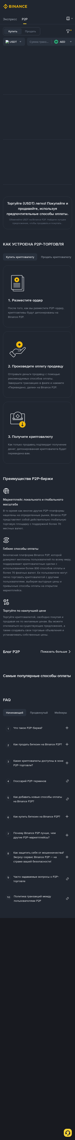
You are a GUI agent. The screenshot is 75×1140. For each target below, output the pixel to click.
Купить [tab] (12, 31)
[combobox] (14, 42)
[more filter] (68, 31)
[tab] (10, 19)
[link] (41, 781)
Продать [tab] (30, 31)
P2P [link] (25, 19)
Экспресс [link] (10, 19)
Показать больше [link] (54, 651)
